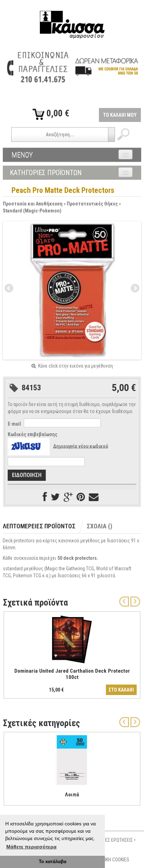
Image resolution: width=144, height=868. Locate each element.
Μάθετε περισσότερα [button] (31, 846)
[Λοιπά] (72, 758)
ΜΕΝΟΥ (22, 155)
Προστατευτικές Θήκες (92, 204)
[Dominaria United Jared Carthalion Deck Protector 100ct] (72, 638)
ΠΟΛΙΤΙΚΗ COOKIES (111, 859)
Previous (9, 288)
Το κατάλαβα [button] (52, 861)
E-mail (14, 424)
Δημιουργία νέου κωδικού (80, 446)
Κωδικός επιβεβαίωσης (32, 434)
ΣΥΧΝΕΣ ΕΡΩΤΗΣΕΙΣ (114, 840)
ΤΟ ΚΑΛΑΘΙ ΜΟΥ (120, 115)
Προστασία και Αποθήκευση (33, 204)
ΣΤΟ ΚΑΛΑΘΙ (121, 690)
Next (134, 288)
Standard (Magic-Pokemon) (32, 211)
